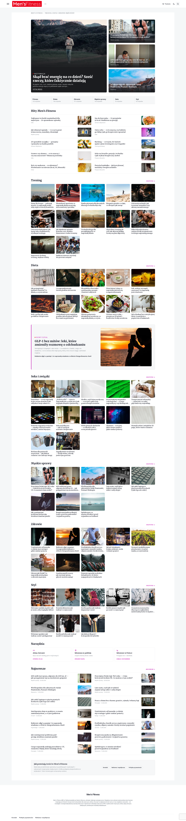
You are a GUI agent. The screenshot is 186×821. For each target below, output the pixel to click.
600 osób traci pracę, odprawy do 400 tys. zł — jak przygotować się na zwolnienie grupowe (130, 61)
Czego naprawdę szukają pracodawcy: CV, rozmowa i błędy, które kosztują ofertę (47, 748)
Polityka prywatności (135, 767)
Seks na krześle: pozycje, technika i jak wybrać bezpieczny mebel (109, 155)
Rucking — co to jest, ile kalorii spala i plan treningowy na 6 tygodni (110, 143)
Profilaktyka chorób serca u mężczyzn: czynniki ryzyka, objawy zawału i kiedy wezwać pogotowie (115, 724)
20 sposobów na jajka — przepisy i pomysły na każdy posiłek (44, 143)
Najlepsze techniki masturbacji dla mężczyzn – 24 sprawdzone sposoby (46, 119)
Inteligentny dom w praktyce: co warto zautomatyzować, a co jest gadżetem (47, 712)
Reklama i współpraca (118, 767)
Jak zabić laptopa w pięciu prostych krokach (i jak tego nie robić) (45, 701)
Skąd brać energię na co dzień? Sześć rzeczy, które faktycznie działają (63, 79)
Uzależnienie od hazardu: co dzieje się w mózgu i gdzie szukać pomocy (109, 712)
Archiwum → (150, 669)
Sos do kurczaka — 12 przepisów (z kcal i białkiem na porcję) (108, 119)
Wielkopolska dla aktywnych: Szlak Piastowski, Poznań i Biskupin (125, 86)
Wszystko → (150, 181)
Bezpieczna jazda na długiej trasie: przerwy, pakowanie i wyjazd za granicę (111, 736)
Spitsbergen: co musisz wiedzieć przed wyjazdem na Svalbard (108, 748)
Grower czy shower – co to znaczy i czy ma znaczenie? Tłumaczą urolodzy (46, 155)
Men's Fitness (93, 794)
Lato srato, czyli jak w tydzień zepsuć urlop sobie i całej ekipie (108, 689)
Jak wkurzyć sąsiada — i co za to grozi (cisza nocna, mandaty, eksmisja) (46, 131)
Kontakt (105, 767)
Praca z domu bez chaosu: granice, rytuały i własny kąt (117, 701)
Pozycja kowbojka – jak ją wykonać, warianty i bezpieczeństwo (109, 166)
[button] (8, 4)
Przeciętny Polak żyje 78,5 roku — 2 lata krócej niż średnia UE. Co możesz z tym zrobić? (130, 36)
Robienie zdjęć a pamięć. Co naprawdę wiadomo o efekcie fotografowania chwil (63, 356)
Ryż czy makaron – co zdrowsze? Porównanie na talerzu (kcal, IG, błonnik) (48, 166)
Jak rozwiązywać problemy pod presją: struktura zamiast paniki (44, 736)
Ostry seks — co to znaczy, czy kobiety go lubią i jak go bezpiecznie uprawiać (110, 131)
